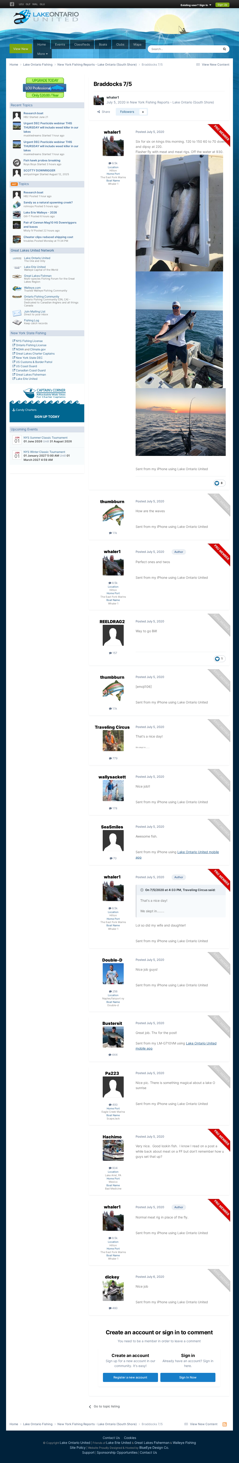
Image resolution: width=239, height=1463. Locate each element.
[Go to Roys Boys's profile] (17, 163)
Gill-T (27, 216)
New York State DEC (29, 357)
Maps (137, 44)
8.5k (114, 163)
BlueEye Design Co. (154, 1447)
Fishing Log (31, 320)
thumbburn (112, 501)
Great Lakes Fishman (38, 275)
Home (41, 44)
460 (115, 1308)
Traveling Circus (112, 727)
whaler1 (112, 97)
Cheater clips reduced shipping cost (48, 237)
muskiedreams (32, 135)
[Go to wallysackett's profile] (113, 790)
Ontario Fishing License (30, 345)
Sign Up (222, 4)
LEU (21, 4)
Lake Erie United (35, 267)
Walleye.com (32, 287)
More (41, 54)
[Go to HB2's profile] (17, 116)
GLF (28, 4)
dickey (112, 1277)
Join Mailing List (34, 311)
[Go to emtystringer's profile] (17, 173)
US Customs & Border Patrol (33, 362)
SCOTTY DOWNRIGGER (39, 170)
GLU (42, 4)
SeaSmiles (112, 826)
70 (114, 858)
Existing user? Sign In (195, 5)
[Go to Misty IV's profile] (17, 225)
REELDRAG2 (112, 621)
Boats (103, 44)
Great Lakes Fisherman (30, 374)
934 (115, 1168)
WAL (35, 4)
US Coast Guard (26, 366)
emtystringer (31, 174)
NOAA (19, 349)
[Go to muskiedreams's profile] (17, 126)
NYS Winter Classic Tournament (44, 452)
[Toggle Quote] (142, 890)
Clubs (120, 44)
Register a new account (130, 1377)
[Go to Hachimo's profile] (113, 1150)
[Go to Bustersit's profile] (113, 1037)
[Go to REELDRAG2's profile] (113, 635)
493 (115, 1104)
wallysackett (112, 776)
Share (105, 112)
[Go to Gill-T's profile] (17, 215)
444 (114, 1054)
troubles (29, 240)
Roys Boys (30, 164)
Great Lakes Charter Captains (35, 353)
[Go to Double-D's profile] (113, 973)
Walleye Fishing (184, 1443)
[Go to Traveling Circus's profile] (113, 740)
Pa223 (112, 1073)
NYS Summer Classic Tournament (45, 437)
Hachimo (112, 1136)
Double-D (112, 960)
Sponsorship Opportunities (117, 1452)
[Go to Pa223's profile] (113, 1086)
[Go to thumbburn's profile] (113, 515)
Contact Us (111, 1438)
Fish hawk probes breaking (42, 160)
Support (88, 1452)
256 (114, 991)
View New (20, 49)
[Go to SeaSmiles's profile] (113, 840)
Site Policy (78, 1447)
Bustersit (112, 1023)
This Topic (206, 49)
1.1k (114, 533)
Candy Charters (25, 410)
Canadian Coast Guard (30, 370)
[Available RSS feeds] (224, 1424)
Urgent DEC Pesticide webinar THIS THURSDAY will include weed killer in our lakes (51, 127)
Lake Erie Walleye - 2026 (40, 212)
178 (114, 808)
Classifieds (82, 44)
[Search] (224, 49)
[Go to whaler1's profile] (99, 100)
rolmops (29, 206)
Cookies (130, 1438)
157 (114, 653)
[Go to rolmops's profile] (17, 205)
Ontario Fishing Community (41, 296)
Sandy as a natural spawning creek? (48, 202)
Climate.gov (38, 349)
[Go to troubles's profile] (17, 239)
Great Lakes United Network (32, 250)
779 (114, 758)
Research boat (33, 113)
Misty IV (28, 230)
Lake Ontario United (37, 258)
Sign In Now (188, 1377)
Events (60, 44)
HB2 (26, 117)
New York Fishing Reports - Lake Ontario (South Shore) (172, 102)
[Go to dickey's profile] (113, 1290)
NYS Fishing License (29, 341)
